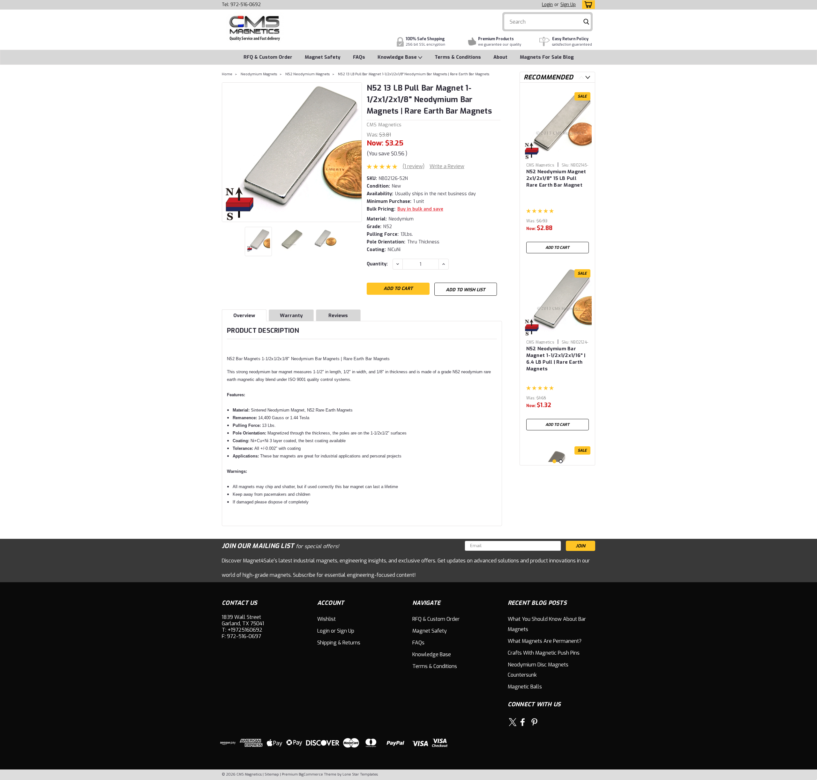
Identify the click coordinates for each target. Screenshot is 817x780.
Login (547, 5)
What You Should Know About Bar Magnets (547, 624)
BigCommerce (311, 774)
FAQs (359, 57)
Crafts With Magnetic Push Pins (544, 653)
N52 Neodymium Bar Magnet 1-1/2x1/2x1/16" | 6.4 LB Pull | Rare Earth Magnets (556, 358)
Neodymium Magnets (259, 74)
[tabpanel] (557, 172)
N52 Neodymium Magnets (307, 74)
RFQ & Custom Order (268, 57)
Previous (227, 152)
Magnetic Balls (525, 686)
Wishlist (326, 619)
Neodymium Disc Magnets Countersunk (538, 669)
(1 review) (413, 166)
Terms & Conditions (458, 57)
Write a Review (447, 166)
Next (356, 152)
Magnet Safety (323, 57)
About (500, 57)
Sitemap (272, 774)
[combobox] (547, 21)
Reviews (338, 315)
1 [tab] (554, 461)
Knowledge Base (398, 57)
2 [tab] (561, 461)
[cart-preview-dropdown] (587, 4)
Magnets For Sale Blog (547, 57)
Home (227, 74)
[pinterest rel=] (534, 722)
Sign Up (568, 5)
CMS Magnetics (384, 125)
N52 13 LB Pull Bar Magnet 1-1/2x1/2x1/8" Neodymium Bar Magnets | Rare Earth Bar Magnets (413, 74)
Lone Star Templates (360, 774)
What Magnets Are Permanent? (544, 641)
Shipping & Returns (338, 642)
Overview (244, 315)
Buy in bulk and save (420, 209)
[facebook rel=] (523, 722)
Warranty (291, 315)
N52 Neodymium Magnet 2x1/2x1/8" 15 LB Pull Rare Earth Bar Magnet (556, 178)
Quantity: (377, 264)
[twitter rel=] (513, 722)
